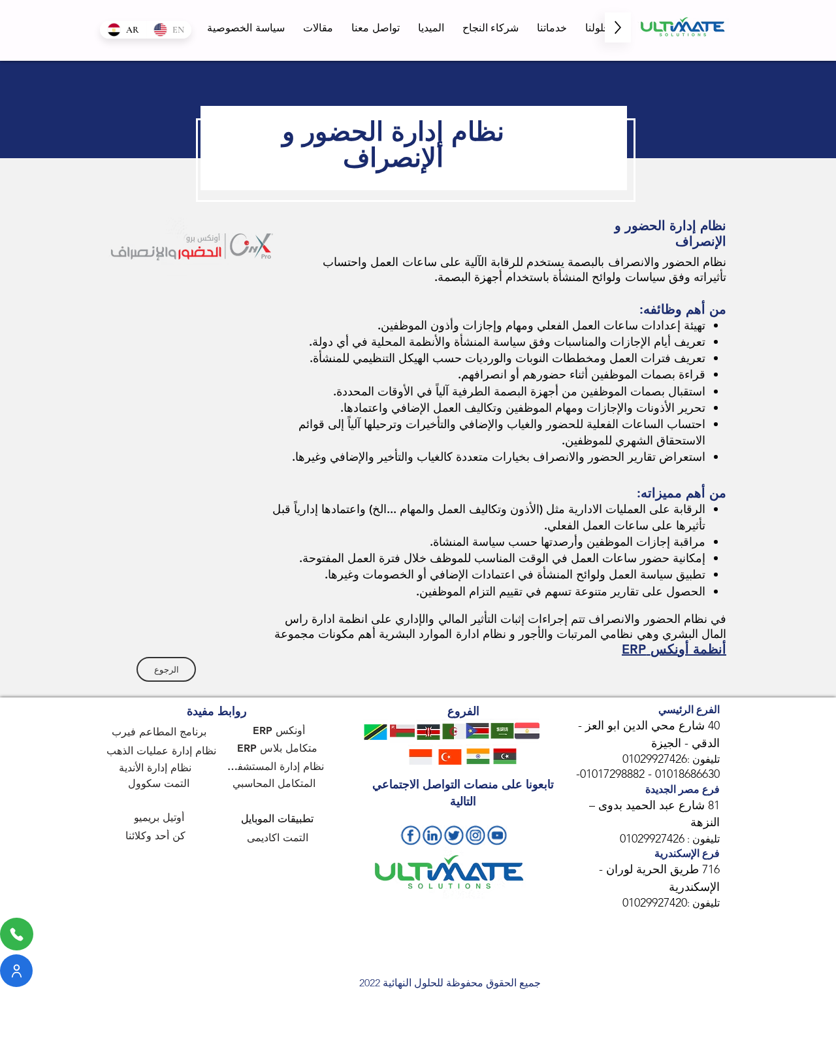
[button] (598, 27)
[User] (16, 970)
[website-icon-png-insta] (475, 835)
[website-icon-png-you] (497, 835)
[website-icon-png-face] (410, 835)
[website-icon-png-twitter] (453, 835)
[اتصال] (16, 934)
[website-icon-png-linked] (432, 835)
